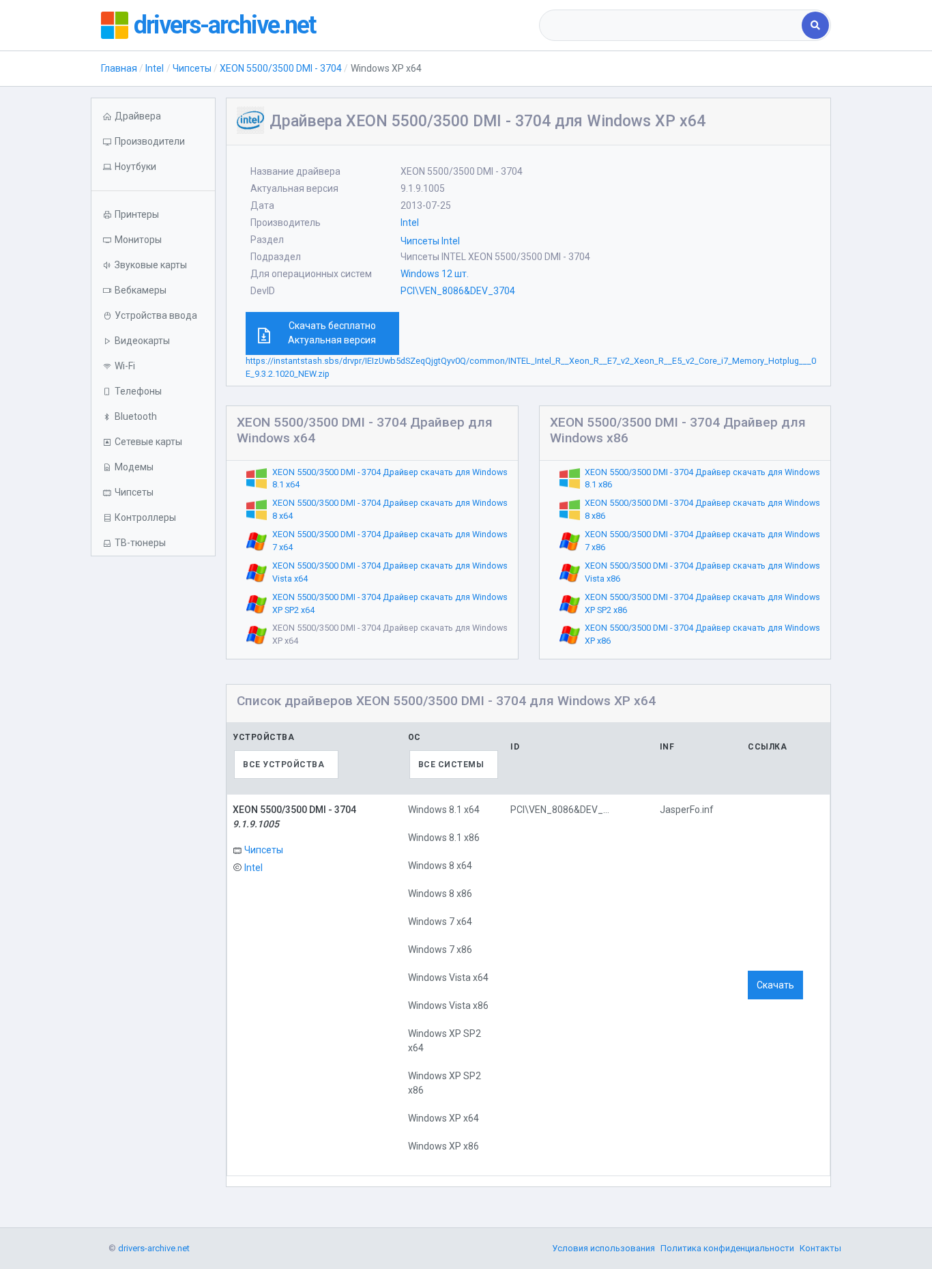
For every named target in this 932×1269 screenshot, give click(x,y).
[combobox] (671, 25)
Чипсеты (192, 68)
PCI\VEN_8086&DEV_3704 (458, 290)
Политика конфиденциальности (727, 1248)
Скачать (775, 985)
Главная (119, 68)
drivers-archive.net (224, 25)
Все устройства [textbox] (283, 764)
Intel (154, 68)
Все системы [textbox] (451, 764)
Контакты (820, 1248)
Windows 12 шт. (435, 273)
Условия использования (603, 1248)
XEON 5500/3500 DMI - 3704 (281, 68)
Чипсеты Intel (430, 241)
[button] (153, 167)
